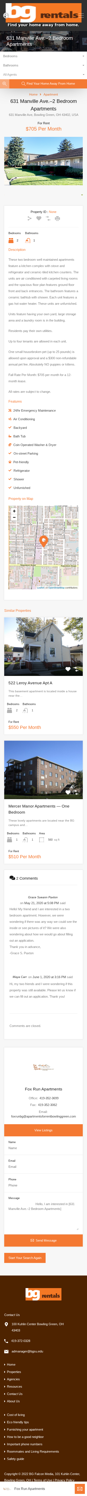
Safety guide (15, 1458)
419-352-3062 (47, 1105)
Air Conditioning (24, 419)
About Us (13, 1401)
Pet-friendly (21, 462)
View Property (43, 664)
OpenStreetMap (56, 587)
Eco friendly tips (18, 1422)
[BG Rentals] (43, 26)
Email (11, 1160)
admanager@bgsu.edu (27, 1351)
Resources (14, 1386)
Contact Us (15, 1393)
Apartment (51, 94)
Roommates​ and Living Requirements (33, 1451)
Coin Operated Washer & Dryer (34, 445)
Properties (14, 1371)
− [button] (14, 517)
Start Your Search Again (24, 1258)
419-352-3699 (48, 1098)
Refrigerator (22, 470)
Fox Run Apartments (29, 1489)
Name (12, 1142)
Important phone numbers (24, 1444)
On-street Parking (26, 453)
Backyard (20, 427)
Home (33, 94)
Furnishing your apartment (25, 1429)
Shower (19, 479)
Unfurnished (22, 488)
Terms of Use (43, 1480)
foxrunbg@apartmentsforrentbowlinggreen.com (43, 1116)
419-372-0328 (20, 1341)
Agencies (13, 1379)
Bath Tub (19, 436)
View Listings (43, 1130)
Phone (12, 1179)
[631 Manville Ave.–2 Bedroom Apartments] (43, 541)
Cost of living (16, 1414)
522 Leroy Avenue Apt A (30, 683)
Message (14, 1198)
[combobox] (43, 56)
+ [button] (14, 511)
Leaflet (40, 587)
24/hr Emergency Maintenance (34, 410)
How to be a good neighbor (25, 1436)
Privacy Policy (65, 1480)
